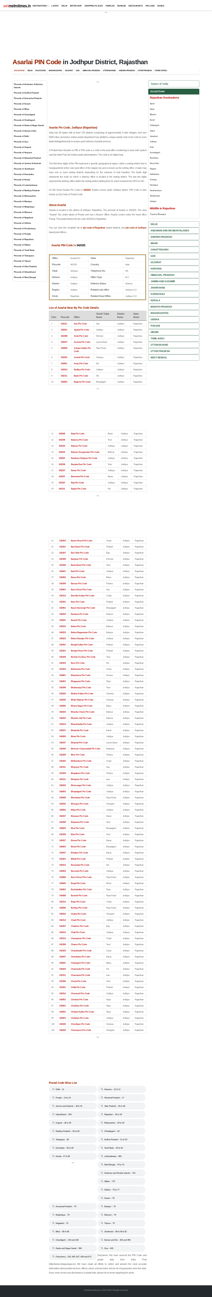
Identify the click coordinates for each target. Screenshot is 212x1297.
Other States (161, 71)
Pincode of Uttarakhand (25, 272)
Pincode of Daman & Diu (25, 131)
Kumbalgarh (155, 152)
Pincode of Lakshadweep (25, 185)
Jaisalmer (154, 136)
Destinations (40, 6)
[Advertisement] (106, 34)
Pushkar (153, 179)
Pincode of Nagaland (23, 217)
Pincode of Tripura (22, 261)
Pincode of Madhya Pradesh (27, 190)
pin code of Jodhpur (136, 227)
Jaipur (152, 131)
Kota (152, 147)
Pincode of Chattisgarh (24, 120)
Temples (110, 6)
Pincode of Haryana (23, 152)
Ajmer (152, 103)
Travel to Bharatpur (158, 214)
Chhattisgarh (159, 249)
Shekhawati (155, 196)
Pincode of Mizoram (23, 212)
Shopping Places (94, 6)
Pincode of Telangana (24, 255)
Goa (78, 71)
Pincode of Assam (22, 104)
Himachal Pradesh (91, 71)
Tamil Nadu (157, 338)
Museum (121, 6)
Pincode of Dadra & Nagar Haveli (29, 125)
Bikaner (153, 114)
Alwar (152, 109)
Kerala (155, 300)
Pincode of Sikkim (22, 245)
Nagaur (153, 168)
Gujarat (69, 71)
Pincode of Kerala (22, 179)
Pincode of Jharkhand (24, 169)
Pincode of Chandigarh (24, 114)
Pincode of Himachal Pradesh (27, 158)
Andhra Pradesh (127, 71)
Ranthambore (156, 190)
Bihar (154, 243)
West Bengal (159, 357)
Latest (55, 6)
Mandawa (154, 158)
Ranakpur (154, 185)
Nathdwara (154, 174)
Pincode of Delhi (21, 136)
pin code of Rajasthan (94, 227)
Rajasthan (19, 71)
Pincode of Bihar (21, 109)
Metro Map (76, 6)
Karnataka (158, 294)
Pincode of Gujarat (22, 147)
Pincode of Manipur (23, 201)
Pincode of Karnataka (24, 174)
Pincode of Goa (21, 142)
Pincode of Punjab (22, 234)
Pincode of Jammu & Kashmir (27, 163)
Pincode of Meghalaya (24, 207)
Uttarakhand (109, 71)
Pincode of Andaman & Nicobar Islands (28, 86)
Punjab (155, 326)
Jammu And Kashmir (163, 281)
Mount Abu (154, 163)
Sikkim (154, 332)
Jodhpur (153, 141)
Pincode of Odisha (22, 223)
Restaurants (135, 6)
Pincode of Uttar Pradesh (25, 266)
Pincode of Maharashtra (25, 196)
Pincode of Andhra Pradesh (26, 93)
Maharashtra (55, 71)
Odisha (155, 319)
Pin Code (150, 6)
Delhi (64, 6)
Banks (160, 6)
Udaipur (153, 201)
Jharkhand (158, 287)
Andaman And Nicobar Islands (170, 230)
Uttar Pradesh (145, 71)
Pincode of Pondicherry (24, 228)
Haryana (156, 268)
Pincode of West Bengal (25, 277)
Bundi (152, 120)
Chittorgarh (154, 125)
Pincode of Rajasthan (24, 239)
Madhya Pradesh (161, 307)
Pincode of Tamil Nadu (24, 250)
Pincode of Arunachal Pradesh (28, 98)
